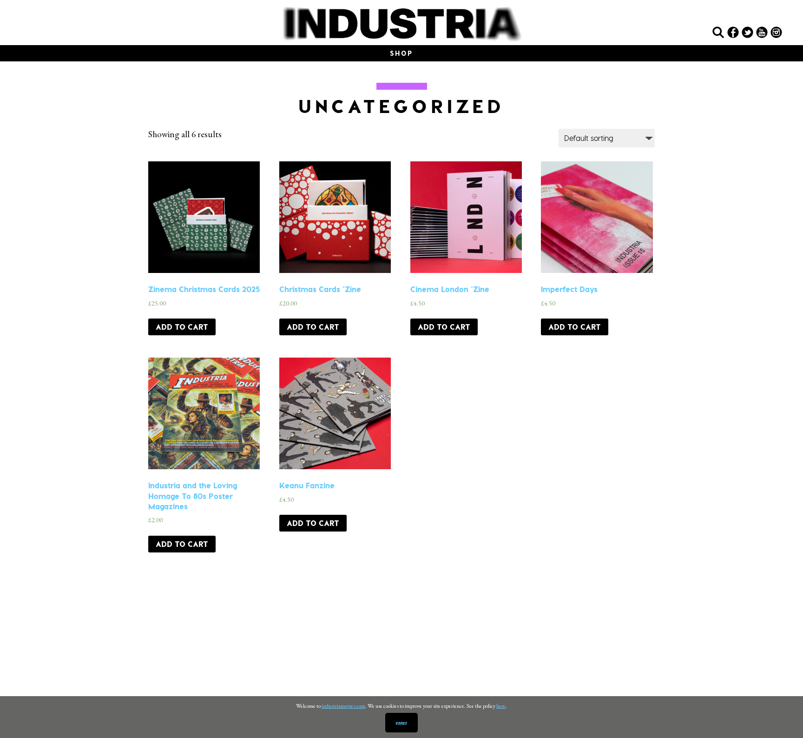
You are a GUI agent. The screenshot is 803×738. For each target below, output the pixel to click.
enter (401, 722)
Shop (401, 53)
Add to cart (182, 326)
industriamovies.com (343, 706)
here (501, 706)
